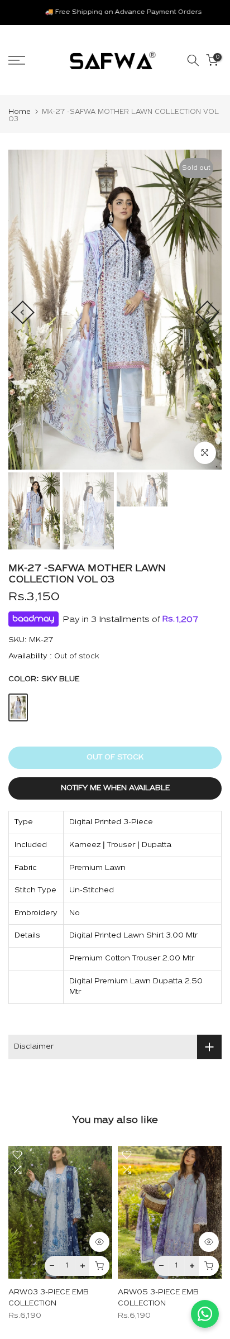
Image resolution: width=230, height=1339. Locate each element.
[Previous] (22, 312)
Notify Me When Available (115, 788)
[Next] (207, 312)
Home (19, 112)
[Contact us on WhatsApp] (205, 1314)
